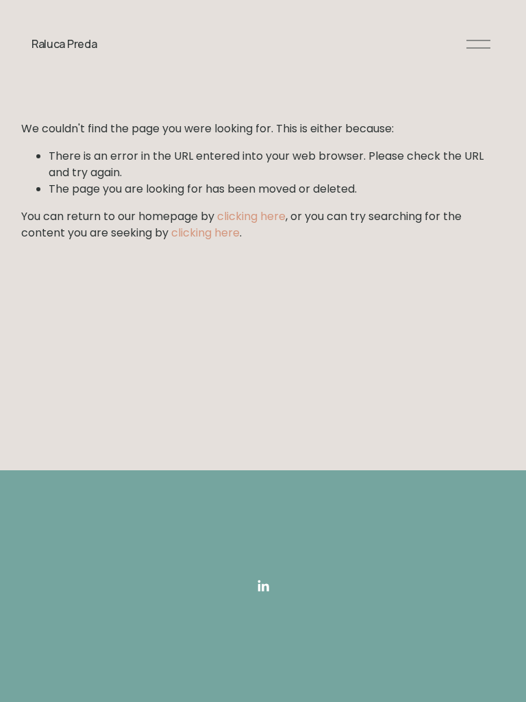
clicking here (251, 216)
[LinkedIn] (263, 586)
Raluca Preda (64, 43)
